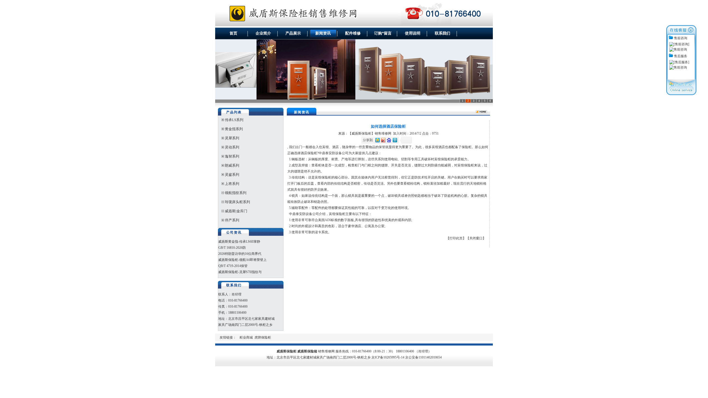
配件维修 (353, 33)
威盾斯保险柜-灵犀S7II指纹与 (240, 272)
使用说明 (412, 33)
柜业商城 (246, 337)
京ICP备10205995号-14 (387, 357)
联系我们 (442, 33)
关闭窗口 (476, 238)
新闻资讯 (323, 33)
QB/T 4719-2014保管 (233, 266)
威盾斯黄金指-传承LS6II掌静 (239, 241)
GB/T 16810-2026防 (232, 248)
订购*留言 (383, 33)
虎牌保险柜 (262, 337)
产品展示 (293, 33)
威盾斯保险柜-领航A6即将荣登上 (242, 260)
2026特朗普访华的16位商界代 (239, 254)
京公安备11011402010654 (423, 357)
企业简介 (263, 33)
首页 (233, 33)
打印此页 (456, 238)
